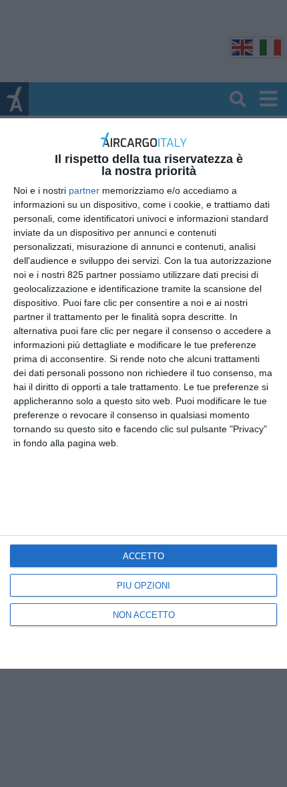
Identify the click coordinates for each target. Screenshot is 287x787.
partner (84, 190)
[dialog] (143, 393)
